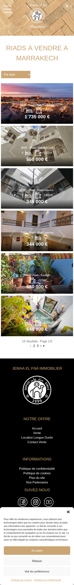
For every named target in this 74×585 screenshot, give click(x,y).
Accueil (37, 428)
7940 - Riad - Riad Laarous (37, 232)
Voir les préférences (37, 571)
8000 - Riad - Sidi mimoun (37, 147)
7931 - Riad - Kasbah (37, 317)
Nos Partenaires (37, 482)
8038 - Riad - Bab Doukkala (37, 105)
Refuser (37, 561)
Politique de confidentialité (47, 580)
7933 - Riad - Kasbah (37, 275)
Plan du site (37, 477)
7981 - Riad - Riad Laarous (37, 190)
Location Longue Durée (37, 437)
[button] (68, 512)
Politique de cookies (21, 580)
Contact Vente (37, 442)
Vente (37, 433)
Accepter (37, 550)
